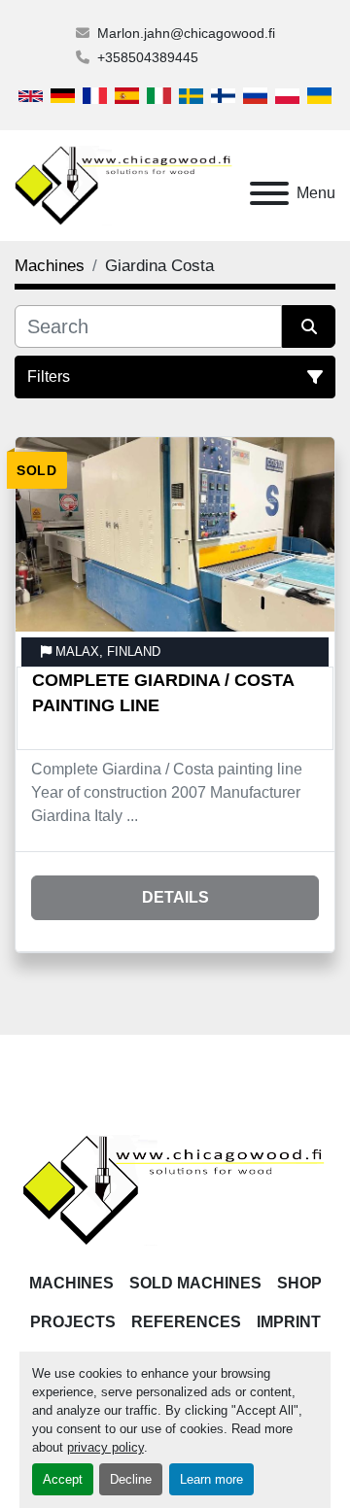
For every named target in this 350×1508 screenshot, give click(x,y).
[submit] (308, 326)
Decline (131, 1479)
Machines (71, 1283)
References (186, 1322)
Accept (63, 1479)
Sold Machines (195, 1283)
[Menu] (269, 193)
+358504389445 (147, 57)
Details (175, 897)
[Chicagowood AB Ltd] (175, 1189)
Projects (73, 1322)
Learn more (211, 1479)
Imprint (289, 1322)
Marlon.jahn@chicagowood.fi (186, 33)
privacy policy (105, 1447)
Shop (299, 1283)
